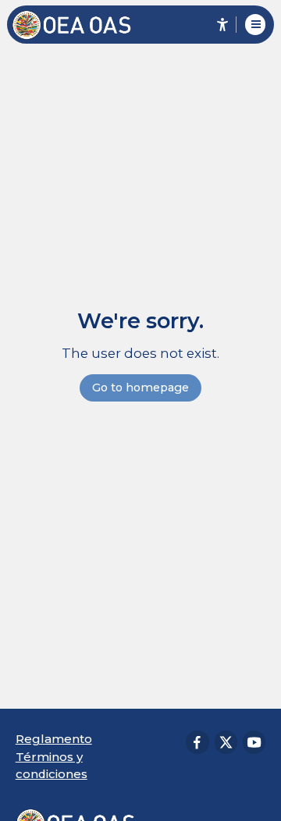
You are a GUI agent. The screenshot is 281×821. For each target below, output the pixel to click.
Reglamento (54, 738)
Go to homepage (140, 387)
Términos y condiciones (51, 765)
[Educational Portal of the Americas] (79, 25)
